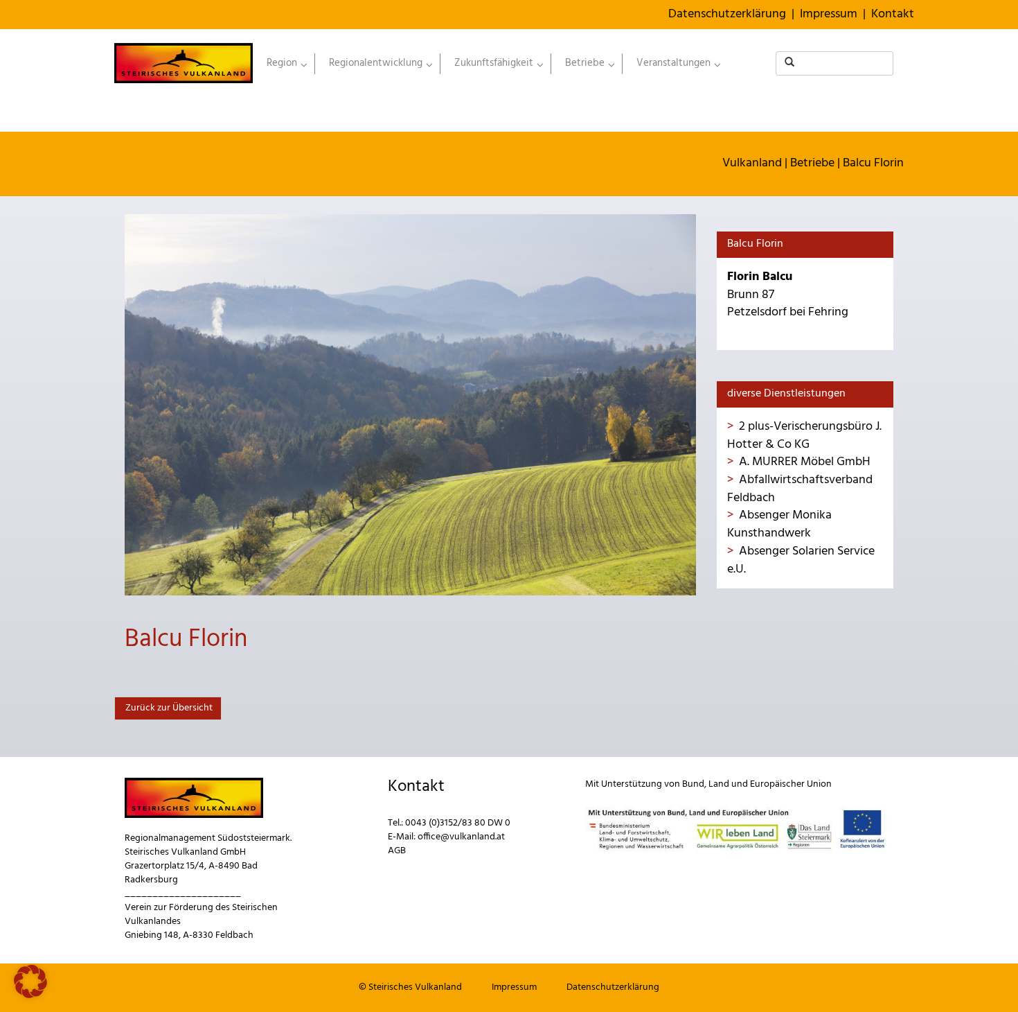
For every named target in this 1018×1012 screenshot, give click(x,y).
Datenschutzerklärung (727, 14)
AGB (397, 851)
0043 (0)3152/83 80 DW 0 (457, 823)
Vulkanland (752, 163)
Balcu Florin (873, 163)
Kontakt (892, 14)
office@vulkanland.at (461, 837)
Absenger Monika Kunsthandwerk (779, 524)
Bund (693, 784)
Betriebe (812, 163)
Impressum (828, 14)
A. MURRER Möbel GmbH (804, 462)
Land (718, 784)
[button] (30, 981)
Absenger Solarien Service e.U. (801, 560)
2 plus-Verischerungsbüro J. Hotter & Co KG (804, 436)
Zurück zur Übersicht (168, 708)
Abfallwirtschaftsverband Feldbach (800, 489)
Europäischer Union (791, 784)
